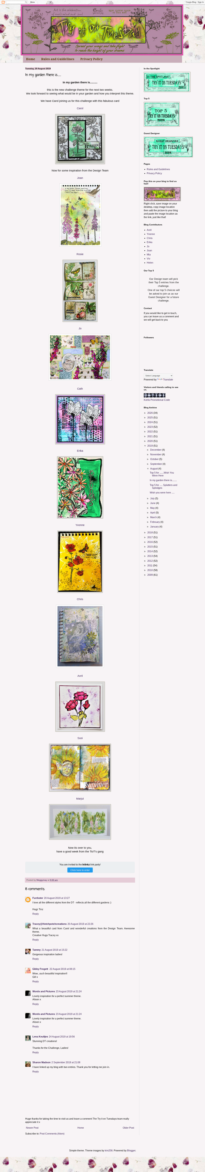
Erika (80, 450)
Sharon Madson (41, 1062)
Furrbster (37, 898)
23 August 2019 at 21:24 (69, 991)
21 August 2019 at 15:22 (54, 950)
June (153, 503)
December (156, 450)
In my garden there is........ (163, 480)
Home (30, 59)
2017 (150, 537)
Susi (80, 738)
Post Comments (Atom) (52, 1133)
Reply (35, 914)
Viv (148, 258)
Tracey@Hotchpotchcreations (49, 924)
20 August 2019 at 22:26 (80, 924)
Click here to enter (80, 870)
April (153, 512)
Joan (80, 177)
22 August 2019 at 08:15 (62, 969)
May (152, 508)
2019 (150, 445)
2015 (150, 546)
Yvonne (79, 525)
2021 (150, 436)
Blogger (131, 1150)
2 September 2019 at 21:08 (65, 1062)
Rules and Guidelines (57, 59)
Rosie (80, 254)
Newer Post (32, 1128)
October (154, 459)
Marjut (80, 798)
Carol (80, 108)
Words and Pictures (43, 991)
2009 (150, 575)
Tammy (36, 950)
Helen (150, 262)
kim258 (109, 1150)
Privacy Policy (91, 59)
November (156, 454)
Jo (80, 328)
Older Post (128, 1128)
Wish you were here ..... (162, 492)
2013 (150, 556)
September (156, 464)
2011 (150, 565)
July (152, 498)
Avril (80, 675)
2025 (150, 417)
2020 (150, 441)
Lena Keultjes (40, 1036)
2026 (150, 413)
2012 (150, 561)
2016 (150, 542)
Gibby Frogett (40, 969)
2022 (150, 431)
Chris (80, 599)
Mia (149, 254)
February (155, 522)
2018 (150, 532)
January (154, 526)
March (153, 517)
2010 (150, 570)
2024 (150, 422)
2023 (150, 427)
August (154, 468)
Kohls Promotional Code (157, 400)
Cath (80, 388)
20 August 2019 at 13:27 (57, 898)
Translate (168, 379)
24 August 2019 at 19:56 (62, 1036)
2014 (150, 551)
